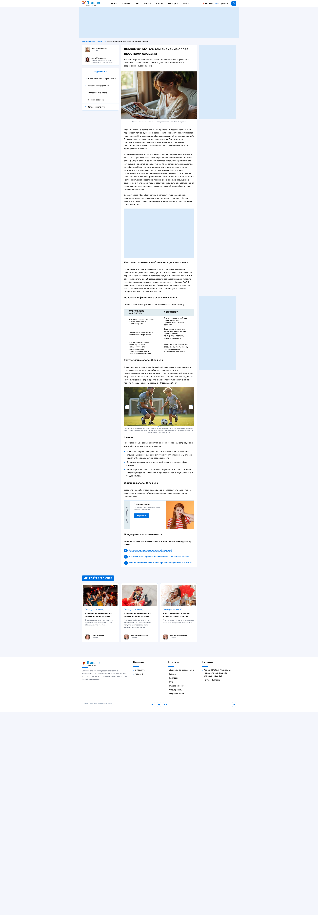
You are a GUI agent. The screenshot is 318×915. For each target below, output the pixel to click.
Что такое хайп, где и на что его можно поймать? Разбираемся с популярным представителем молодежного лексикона (137, 623)
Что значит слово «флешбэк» (101, 78)
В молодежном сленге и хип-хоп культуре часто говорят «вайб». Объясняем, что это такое (99, 622)
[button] (158, 426)
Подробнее (141, 516)
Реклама (209, 3)
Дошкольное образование (181, 670)
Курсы (159, 3)
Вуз (171, 682)
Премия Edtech (176, 694)
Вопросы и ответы (96, 107)
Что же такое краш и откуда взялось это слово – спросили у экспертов (178, 621)
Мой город (173, 3)
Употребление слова (97, 93)
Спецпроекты (175, 690)
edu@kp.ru (215, 680)
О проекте (223, 3)
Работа (147, 3)
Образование (86, 41)
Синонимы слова (95, 100)
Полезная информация (98, 85)
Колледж (126, 3)
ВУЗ (137, 3)
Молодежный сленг (99, 41)
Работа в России (177, 686)
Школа (113, 3)
